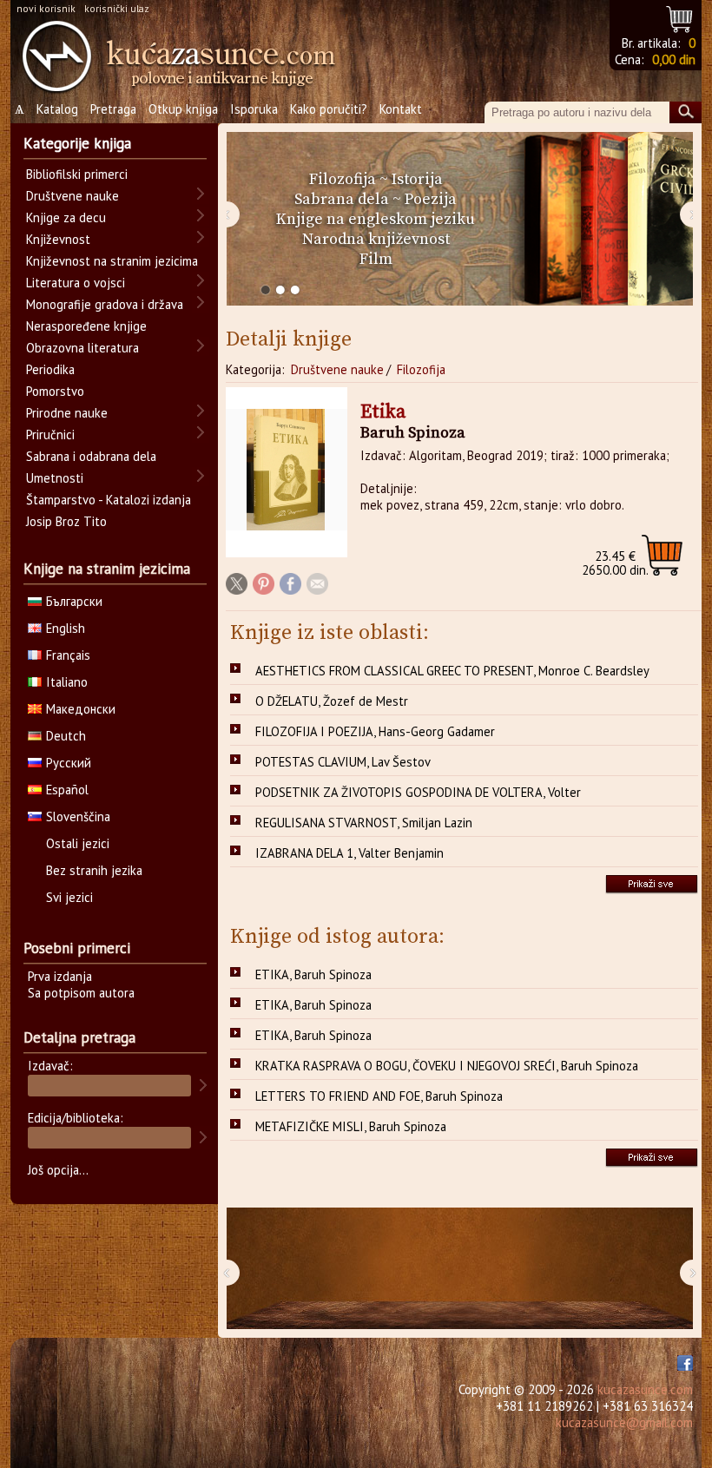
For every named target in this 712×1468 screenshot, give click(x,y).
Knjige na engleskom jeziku (375, 219)
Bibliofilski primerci (77, 174)
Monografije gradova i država (104, 304)
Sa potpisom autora (81, 992)
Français (68, 655)
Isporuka (254, 109)
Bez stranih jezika (94, 870)
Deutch (66, 735)
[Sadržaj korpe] (680, 17)
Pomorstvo (55, 391)
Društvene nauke (337, 369)
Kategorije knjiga (77, 143)
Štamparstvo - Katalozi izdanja (108, 499)
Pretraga (113, 109)
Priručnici (50, 434)
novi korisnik (46, 8)
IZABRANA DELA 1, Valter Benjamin (349, 853)
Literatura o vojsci (75, 282)
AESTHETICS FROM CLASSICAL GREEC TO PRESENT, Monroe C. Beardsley (452, 670)
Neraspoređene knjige (86, 326)
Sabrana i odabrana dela (91, 456)
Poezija (431, 199)
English (65, 628)
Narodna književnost (376, 239)
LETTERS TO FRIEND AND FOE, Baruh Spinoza (379, 1096)
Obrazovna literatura (82, 347)
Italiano (67, 682)
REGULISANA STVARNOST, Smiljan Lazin (363, 822)
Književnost (58, 239)
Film (375, 259)
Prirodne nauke (67, 413)
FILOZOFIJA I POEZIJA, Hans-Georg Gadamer (375, 731)
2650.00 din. (615, 563)
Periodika (50, 369)
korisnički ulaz (116, 8)
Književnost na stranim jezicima (112, 261)
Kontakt (400, 109)
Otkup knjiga (183, 109)
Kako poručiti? (328, 109)
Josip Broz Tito (66, 521)
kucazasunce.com (645, 1389)
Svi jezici (69, 897)
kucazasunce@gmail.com (624, 1422)
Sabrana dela (341, 199)
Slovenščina (78, 816)
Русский (68, 762)
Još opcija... (58, 1170)
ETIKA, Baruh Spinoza (313, 974)
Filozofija (342, 179)
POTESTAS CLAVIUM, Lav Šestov (343, 762)
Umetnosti (54, 478)
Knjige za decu (66, 217)
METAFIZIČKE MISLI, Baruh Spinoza (350, 1126)
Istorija (417, 179)
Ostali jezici (77, 843)
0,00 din (674, 59)
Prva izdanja (60, 976)
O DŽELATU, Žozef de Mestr (331, 701)
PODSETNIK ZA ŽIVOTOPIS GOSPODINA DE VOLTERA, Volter (418, 792)
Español (67, 789)
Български (74, 601)
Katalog (57, 109)
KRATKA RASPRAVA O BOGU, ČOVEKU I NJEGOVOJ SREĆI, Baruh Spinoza (446, 1065)
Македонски (80, 709)
